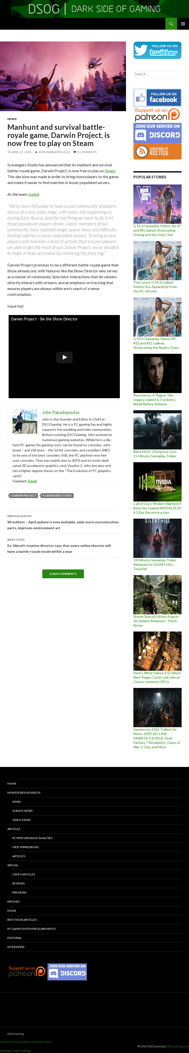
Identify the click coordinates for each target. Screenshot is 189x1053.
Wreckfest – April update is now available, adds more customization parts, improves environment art (63, 522)
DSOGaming (15, 1034)
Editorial (14, 938)
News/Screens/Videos (23, 792)
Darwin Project (24, 495)
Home (11, 783)
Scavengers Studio (57, 495)
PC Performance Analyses (32, 838)
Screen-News (22, 811)
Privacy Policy (43, 1042)
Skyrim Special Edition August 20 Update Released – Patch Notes (156, 620)
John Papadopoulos (54, 152)
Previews (19, 892)
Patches (13, 901)
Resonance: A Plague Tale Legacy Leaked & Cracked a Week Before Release (154, 399)
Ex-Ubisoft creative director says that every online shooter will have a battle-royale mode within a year (59, 545)
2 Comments (86, 152)
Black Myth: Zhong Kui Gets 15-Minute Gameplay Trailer (155, 453)
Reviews (18, 883)
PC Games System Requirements (31, 929)
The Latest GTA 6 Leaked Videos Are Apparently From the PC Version (155, 286)
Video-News (21, 820)
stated (33, 194)
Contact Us (26, 1042)
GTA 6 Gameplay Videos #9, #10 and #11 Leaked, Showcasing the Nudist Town (156, 343)
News (11, 119)
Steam (110, 170)
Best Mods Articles (22, 919)
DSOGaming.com (177, 1046)
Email (32, 481)
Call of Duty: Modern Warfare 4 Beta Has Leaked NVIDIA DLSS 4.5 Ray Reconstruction (157, 507)
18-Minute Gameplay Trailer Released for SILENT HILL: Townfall (154, 564)
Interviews (15, 947)
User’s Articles (23, 874)
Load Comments (63, 574)
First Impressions (25, 847)
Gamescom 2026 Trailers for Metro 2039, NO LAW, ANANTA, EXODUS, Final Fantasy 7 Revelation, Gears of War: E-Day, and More (156, 738)
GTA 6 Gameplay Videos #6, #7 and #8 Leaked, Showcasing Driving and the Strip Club (157, 230)
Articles (13, 829)
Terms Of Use (9, 1042)
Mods (11, 910)
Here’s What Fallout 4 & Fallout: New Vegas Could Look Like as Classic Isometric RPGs (157, 677)
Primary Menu (183, 24)
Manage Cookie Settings (16, 1051)
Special (12, 865)
